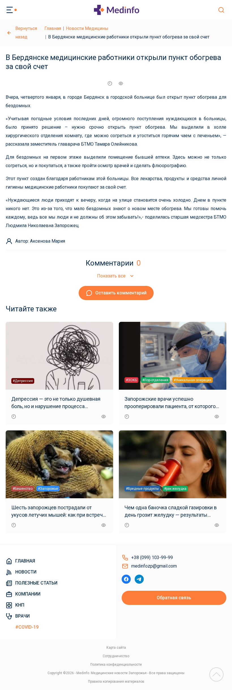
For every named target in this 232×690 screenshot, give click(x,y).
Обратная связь (174, 597)
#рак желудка (175, 489)
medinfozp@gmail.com (154, 566)
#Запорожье (48, 489)
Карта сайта (116, 648)
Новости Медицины (87, 28)
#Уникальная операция (192, 380)
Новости (25, 572)
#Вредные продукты (142, 489)
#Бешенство (23, 489)
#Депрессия (23, 381)
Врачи (22, 616)
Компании (27, 594)
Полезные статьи (36, 583)
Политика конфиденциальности (116, 665)
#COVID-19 (26, 627)
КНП (19, 605)
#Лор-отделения (155, 380)
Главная (52, 28)
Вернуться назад (26, 33)
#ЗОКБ (131, 380)
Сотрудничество (116, 656)
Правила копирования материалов (116, 681)
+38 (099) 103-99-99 (152, 557)
